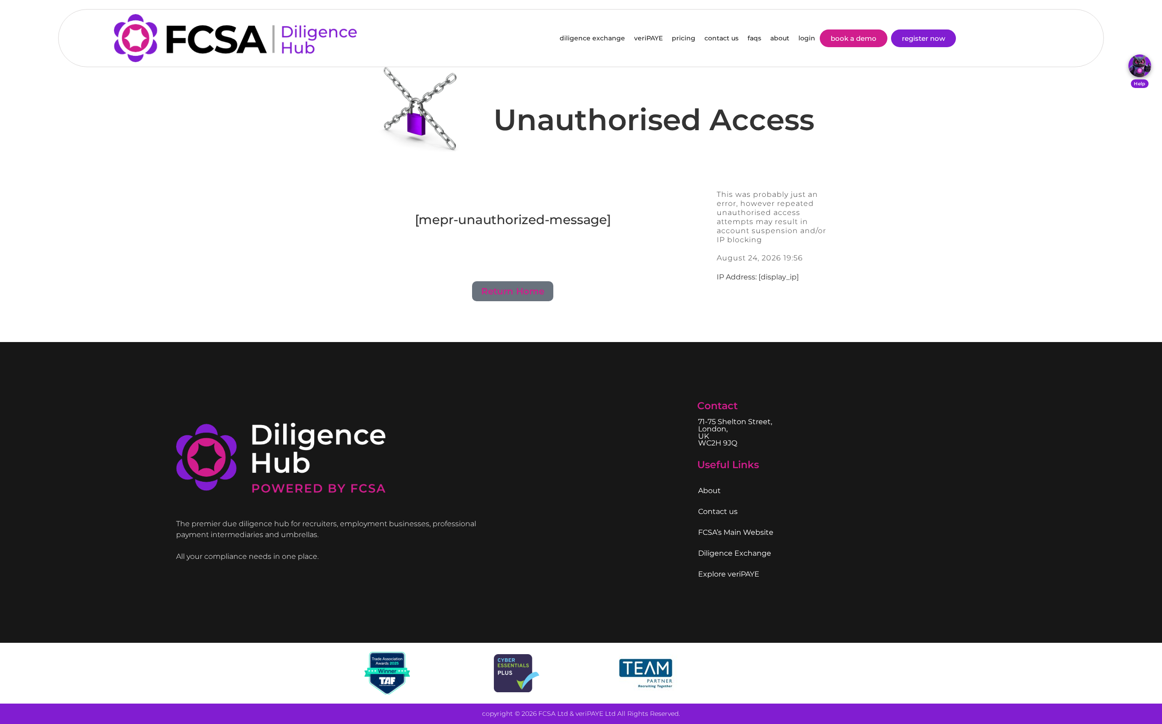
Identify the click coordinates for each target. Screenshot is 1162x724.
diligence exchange (592, 38)
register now (923, 38)
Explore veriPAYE (728, 574)
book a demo (853, 38)
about (779, 38)
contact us (721, 38)
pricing (683, 38)
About (709, 490)
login (806, 38)
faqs (754, 38)
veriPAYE (648, 38)
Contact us (718, 511)
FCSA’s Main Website (735, 532)
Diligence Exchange (734, 553)
